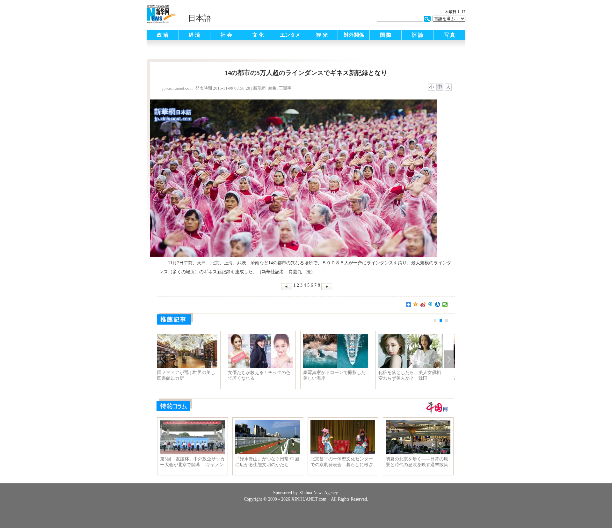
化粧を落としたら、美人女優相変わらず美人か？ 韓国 (267, 375)
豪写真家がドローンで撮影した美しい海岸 (192, 375)
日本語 (199, 18)
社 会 (226, 35)
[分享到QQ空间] (416, 304)
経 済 (194, 35)
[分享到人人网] (438, 304)
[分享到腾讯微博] (430, 304)
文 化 (258, 35)
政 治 (162, 35)
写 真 (449, 35)
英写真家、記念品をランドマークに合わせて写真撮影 (417, 375)
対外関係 (354, 35)
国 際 (385, 35)
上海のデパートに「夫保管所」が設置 (342, 375)
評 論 (417, 35)
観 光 (322, 35)
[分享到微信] (445, 304)
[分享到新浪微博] (423, 304)
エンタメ (290, 35)
